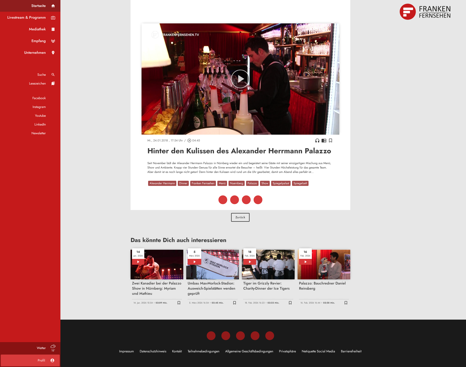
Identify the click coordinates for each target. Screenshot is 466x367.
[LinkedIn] (255, 335)
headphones (317, 140)
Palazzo (252, 183)
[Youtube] (240, 335)
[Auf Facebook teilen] (222, 199)
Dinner (183, 183)
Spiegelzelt (300, 183)
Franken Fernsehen (203, 183)
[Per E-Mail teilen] (258, 199)
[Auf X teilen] (234, 199)
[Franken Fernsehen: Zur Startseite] (425, 12)
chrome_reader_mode (323, 140)
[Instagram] (225, 335)
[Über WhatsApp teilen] (246, 199)
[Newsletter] (269, 335)
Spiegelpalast (281, 183)
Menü (222, 183)
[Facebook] (211, 335)
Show (264, 183)
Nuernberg (236, 183)
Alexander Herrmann (162, 183)
